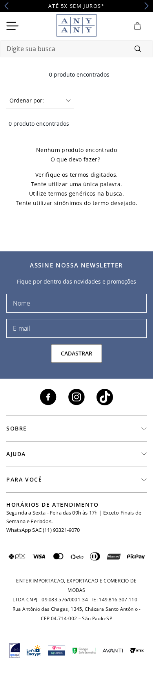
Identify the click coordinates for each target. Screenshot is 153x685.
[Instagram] (76, 397)
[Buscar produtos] (138, 48)
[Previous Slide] (9, 5)
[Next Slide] (144, 5)
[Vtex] (137, 650)
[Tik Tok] (105, 397)
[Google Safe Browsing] (84, 650)
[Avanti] (112, 650)
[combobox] (76, 48)
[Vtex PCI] (56, 650)
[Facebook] (48, 397)
